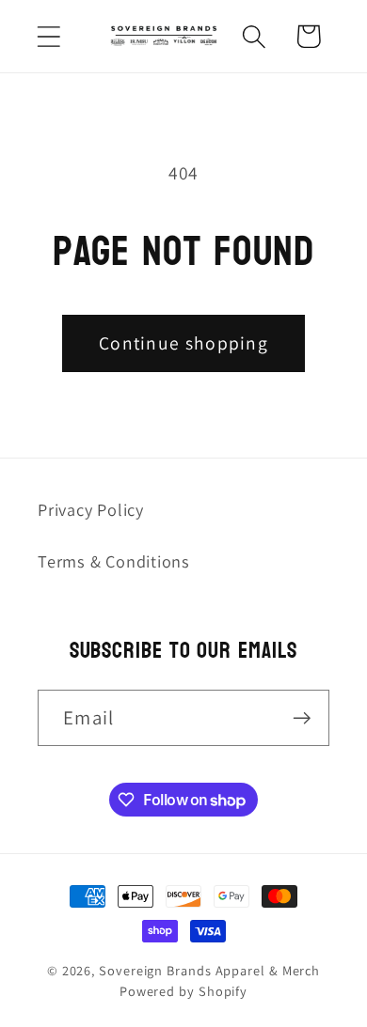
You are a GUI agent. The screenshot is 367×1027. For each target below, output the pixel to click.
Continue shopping (183, 343)
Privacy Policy (91, 509)
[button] (48, 36)
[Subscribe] (301, 718)
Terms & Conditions (114, 561)
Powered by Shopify (183, 991)
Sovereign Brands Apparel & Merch (209, 970)
